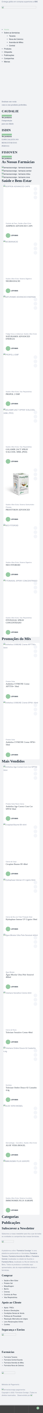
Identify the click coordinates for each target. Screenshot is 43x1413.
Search (21, 1409)
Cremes (7, 1292)
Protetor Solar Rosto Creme (15, 804)
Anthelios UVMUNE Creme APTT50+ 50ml (17, 685)
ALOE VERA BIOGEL (15, 1145)
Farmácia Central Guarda (13, 1360)
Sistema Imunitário (26, 1198)
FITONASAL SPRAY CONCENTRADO (15, 621)
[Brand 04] (16, 177)
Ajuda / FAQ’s (9, 1307)
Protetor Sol (8, 1283)
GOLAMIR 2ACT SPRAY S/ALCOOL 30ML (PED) (17, 450)
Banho (6, 1289)
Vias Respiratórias (26, 391)
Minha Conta (7, 1409)
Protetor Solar (10, 681)
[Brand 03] (16, 174)
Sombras (9, 1085)
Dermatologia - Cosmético (14, 1143)
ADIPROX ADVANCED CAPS (19, 226)
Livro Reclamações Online (13, 1321)
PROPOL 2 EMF (13, 394)
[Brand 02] (16, 170)
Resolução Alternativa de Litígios (16, 1319)
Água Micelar (10, 972)
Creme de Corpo (11, 861)
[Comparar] (35, 193)
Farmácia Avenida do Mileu (14, 1362)
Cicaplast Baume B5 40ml (17, 864)
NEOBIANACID (13, 281)
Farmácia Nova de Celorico (14, 1365)
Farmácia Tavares (10, 1357)
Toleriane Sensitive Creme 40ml (19, 1032)
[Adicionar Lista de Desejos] (35, 189)
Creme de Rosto (11, 1030)
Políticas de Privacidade (12, 1316)
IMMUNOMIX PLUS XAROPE (19, 1200)
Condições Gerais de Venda (14, 1313)
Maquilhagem (9, 1286)
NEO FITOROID (13, 565)
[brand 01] (17, 167)
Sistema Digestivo (26, 279)
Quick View (35, 197)
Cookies (7, 1324)
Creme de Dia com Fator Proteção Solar (19, 917)
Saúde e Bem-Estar (24, 223)
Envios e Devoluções (11, 1310)
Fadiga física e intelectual (14, 334)
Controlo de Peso (11, 223)
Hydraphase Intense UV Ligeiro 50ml (21, 919)
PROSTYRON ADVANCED (18, 510)
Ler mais (14, 235)
